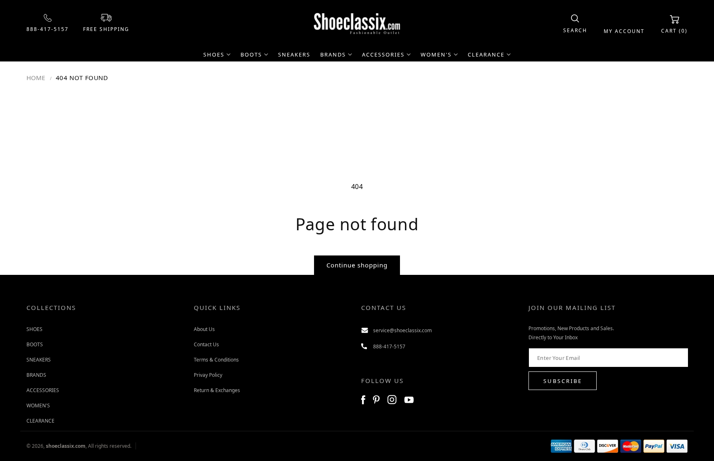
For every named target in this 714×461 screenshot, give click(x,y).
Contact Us (206, 344)
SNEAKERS (38, 359)
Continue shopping (357, 265)
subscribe (562, 381)
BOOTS (34, 344)
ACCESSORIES (42, 390)
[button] (575, 24)
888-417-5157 (47, 29)
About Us (204, 329)
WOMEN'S (38, 405)
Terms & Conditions (216, 359)
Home (35, 77)
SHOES (34, 329)
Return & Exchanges (217, 390)
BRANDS (36, 374)
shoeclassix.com (66, 445)
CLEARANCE (40, 420)
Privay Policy (208, 374)
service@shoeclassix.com (402, 330)
